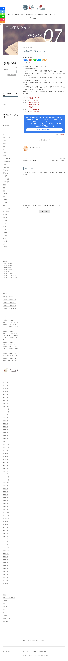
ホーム (8, 14)
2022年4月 (5, 536)
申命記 (4, 146)
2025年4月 (5, 429)
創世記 (4, 134)
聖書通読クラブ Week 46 (9, 297)
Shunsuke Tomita (35, 147)
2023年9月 (5, 486)
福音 (4, 609)
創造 (4, 603)
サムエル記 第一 (7, 158)
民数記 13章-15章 (34, 100)
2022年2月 (5, 542)
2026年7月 (5, 385)
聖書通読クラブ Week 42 (9, 308)
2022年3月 (5, 539)
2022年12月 (6, 512)
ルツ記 (4, 155)
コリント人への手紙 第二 (10, 278)
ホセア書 (5, 214)
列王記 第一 (6, 164)
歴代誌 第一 (6, 170)
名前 (25, 194)
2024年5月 (5, 462)
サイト (25, 201)
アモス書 (5, 220)
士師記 (4, 152)
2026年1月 (5, 403)
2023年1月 (5, 509)
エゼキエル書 (6, 208)
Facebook (35, 651)
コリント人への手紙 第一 (10, 276)
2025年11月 (6, 409)
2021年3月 (5, 574)
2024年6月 (5, 459)
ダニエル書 (6, 211)
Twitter (27, 651)
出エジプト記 (6, 137)
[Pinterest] (30, 60)
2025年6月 (5, 423)
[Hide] (0, 24)
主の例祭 (5, 600)
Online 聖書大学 (62, 134)
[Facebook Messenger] (37, 60)
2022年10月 (6, 518)
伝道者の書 (6, 193)
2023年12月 (6, 477)
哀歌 (4, 205)
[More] (45, 60)
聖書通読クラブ (30, 14)
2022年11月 (6, 515)
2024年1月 (5, 474)
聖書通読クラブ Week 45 (9, 300)
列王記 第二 (6, 167)
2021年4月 (5, 571)
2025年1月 (5, 438)
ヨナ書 (4, 226)
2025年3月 (5, 432)
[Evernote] (32, 60)
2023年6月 (5, 494)
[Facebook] (25, 60)
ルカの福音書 (7, 267)
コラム (54, 14)
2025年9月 (5, 415)
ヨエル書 (5, 217)
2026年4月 (5, 394)
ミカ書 (4, 229)
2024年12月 (6, 441)
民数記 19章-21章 (34, 104)
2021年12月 (6, 548)
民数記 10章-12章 (34, 98)
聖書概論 (5, 615)
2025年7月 (5, 421)
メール (25, 198)
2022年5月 (5, 533)
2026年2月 (5, 400)
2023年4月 (5, 500)
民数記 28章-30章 (34, 111)
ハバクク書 (6, 235)
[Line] (35, 60)
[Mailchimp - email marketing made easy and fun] (6, 76)
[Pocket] (2, 19)
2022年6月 (5, 530)
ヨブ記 (4, 185)
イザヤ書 (5, 199)
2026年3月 (5, 397)
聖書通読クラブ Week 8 (58, 160)
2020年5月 (5, 577)
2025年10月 (6, 412)
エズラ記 (5, 176)
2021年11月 (6, 551)
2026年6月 (5, 388)
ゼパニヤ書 (6, 238)
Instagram (43, 651)
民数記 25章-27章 (34, 109)
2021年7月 (5, 562)
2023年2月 (5, 506)
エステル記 (6, 182)
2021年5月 (5, 568)
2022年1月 (5, 545)
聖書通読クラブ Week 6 (30, 160)
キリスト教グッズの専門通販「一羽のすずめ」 (35, 640)
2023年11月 (6, 480)
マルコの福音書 (8, 265)
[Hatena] (40, 60)
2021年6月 (5, 565)
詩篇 (4, 188)
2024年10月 (6, 447)
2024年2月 (5, 471)
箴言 (4, 190)
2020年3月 (5, 583)
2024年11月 (6, 444)
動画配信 (40, 14)
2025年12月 (6, 406)
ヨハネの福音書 (8, 269)
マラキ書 (5, 247)
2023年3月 (5, 503)
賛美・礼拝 (6, 621)
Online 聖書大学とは (18, 14)
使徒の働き (7, 271)
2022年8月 (5, 524)
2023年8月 (5, 488)
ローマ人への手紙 (8, 273)
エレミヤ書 (6, 202)
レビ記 (4, 140)
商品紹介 (5, 606)
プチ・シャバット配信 (9, 597)
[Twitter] (27, 60)
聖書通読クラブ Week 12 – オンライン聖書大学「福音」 (10, 337)
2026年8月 (5, 382)
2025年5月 (5, 426)
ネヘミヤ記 (6, 179)
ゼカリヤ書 (6, 244)
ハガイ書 (5, 241)
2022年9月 (5, 521)
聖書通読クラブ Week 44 (9, 302)
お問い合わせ (32, 18)
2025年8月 (5, 418)
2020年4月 (5, 580)
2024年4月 (5, 465)
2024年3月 (5, 468)
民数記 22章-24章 (34, 107)
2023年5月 (5, 497)
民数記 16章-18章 (34, 102)
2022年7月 (5, 527)
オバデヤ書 (6, 223)
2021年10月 (6, 553)
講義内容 (47, 14)
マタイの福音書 (8, 263)
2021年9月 (5, 556)
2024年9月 (5, 450)
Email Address (7, 69)
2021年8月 (5, 559)
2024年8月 (5, 453)
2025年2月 (5, 435)
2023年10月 (6, 483)
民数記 (4, 143)
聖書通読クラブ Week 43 (9, 305)
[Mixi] (43, 60)
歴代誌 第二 (6, 173)
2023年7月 (5, 491)
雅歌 (4, 196)
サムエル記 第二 (7, 161)
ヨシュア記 (6, 149)
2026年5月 (5, 391)
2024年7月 (5, 456)
